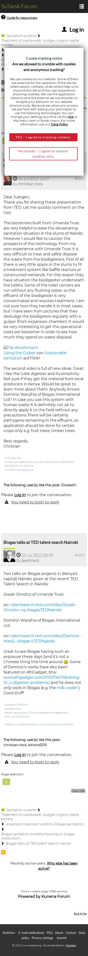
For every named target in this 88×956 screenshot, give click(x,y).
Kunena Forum (56, 896)
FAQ (50, 933)
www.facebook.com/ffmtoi (56, 724)
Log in (20, 495)
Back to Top (80, 913)
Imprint (62, 938)
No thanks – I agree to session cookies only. (43, 153)
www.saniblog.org (17, 716)
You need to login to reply (35, 502)
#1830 (79, 178)
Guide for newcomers (22, 18)
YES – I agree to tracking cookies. (43, 137)
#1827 (79, 555)
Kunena (71, 945)
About (59, 933)
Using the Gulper (20, 353)
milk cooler (67, 688)
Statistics (9, 933)
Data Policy (59, 124)
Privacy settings (42, 938)
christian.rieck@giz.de (19, 469)
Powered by (29, 896)
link (71, 117)
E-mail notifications (31, 933)
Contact (70, 933)
